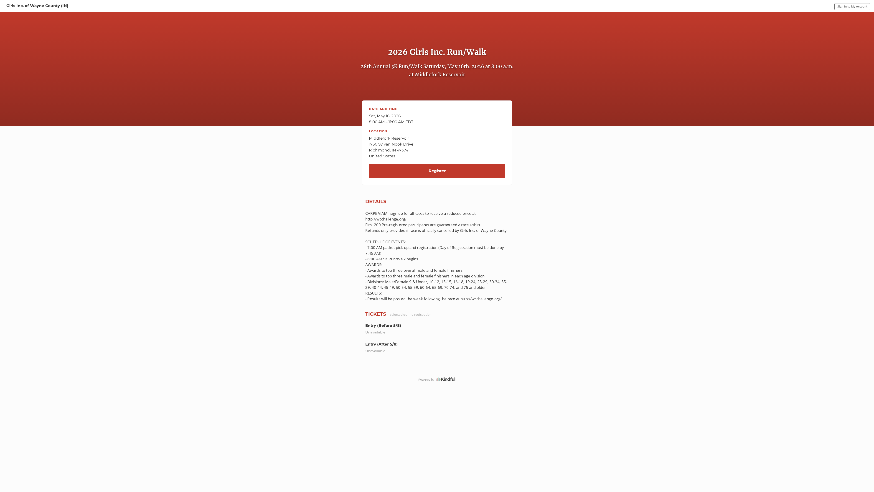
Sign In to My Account (852, 6)
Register (437, 171)
